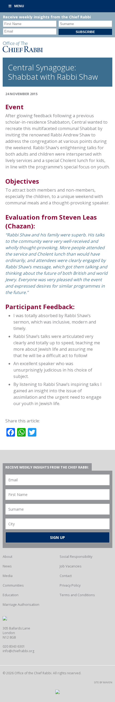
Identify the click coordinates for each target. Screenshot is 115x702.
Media (8, 575)
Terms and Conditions (77, 594)
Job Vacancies (71, 566)
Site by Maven (103, 682)
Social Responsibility (76, 556)
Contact (66, 575)
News (7, 566)
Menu (19, 6)
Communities (13, 585)
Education (10, 594)
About (7, 556)
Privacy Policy (70, 585)
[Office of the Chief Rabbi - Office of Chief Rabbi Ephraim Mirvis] (23, 51)
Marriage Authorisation (21, 604)
